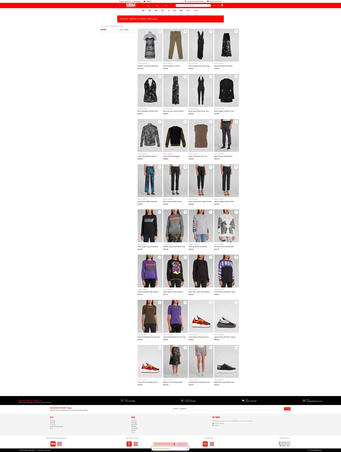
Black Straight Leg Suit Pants (224, 201)
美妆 (181, 10)
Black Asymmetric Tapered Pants (200, 201)
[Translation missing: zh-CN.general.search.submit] (209, 5)
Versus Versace (142, 63)
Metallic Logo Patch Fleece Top (174, 246)
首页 (102, 26)
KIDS (166, 5)
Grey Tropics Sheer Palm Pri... (148, 156)
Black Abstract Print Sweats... (173, 292)
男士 (148, 5)
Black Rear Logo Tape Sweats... (199, 292)
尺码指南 (133, 421)
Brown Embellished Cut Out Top (149, 337)
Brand (188, 10)
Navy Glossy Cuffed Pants (223, 156)
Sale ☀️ (196, 10)
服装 (156, 10)
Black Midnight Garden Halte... (148, 111)
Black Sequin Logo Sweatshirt (148, 246)
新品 (143, 10)
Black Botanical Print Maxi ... (224, 66)
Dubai (216, 425)
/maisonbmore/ (285, 442)
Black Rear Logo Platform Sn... (224, 382)
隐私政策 (133, 426)
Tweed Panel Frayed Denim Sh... (199, 382)
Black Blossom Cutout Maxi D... (173, 111)
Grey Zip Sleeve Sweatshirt (198, 246)
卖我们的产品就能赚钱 (56, 426)
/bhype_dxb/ (285, 446)
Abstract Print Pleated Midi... (173, 382)
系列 (149, 10)
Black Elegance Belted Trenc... (224, 111)
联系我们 (133, 430)
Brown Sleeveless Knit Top (198, 156)
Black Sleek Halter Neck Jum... (199, 111)
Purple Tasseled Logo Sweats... (148, 292)
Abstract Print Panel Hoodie (224, 246)
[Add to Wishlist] (159, 31)
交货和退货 (134, 428)
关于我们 (52, 421)
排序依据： (104, 29)
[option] (150, 45)
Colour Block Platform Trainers (225, 337)
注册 (286, 409)
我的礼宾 (52, 423)
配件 (174, 10)
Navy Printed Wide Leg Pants (147, 201)
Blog (51, 428)
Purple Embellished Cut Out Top (174, 337)
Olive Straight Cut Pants (171, 66)
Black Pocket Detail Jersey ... (173, 201)
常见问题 (133, 423)
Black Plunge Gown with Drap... (199, 66)
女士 (157, 5)
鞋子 (163, 10)
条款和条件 (134, 425)
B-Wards (53, 425)
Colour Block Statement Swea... (225, 292)
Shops (133, 432)
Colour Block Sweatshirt (171, 156)
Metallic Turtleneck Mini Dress (148, 66)
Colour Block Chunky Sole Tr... (199, 337)
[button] (148, 1)
